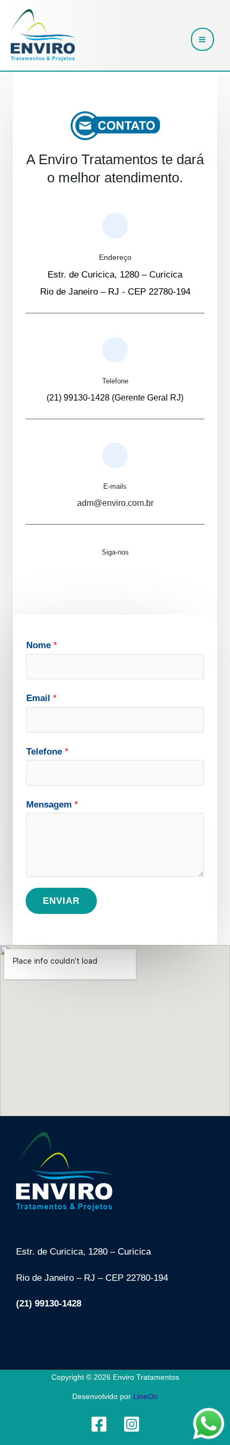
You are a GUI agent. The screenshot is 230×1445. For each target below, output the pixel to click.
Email (41, 698)
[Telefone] (115, 350)
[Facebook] (98, 1424)
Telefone (115, 381)
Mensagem (52, 805)
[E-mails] (115, 455)
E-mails (115, 486)
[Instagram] (131, 1424)
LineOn (145, 1396)
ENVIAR (61, 901)
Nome (41, 645)
